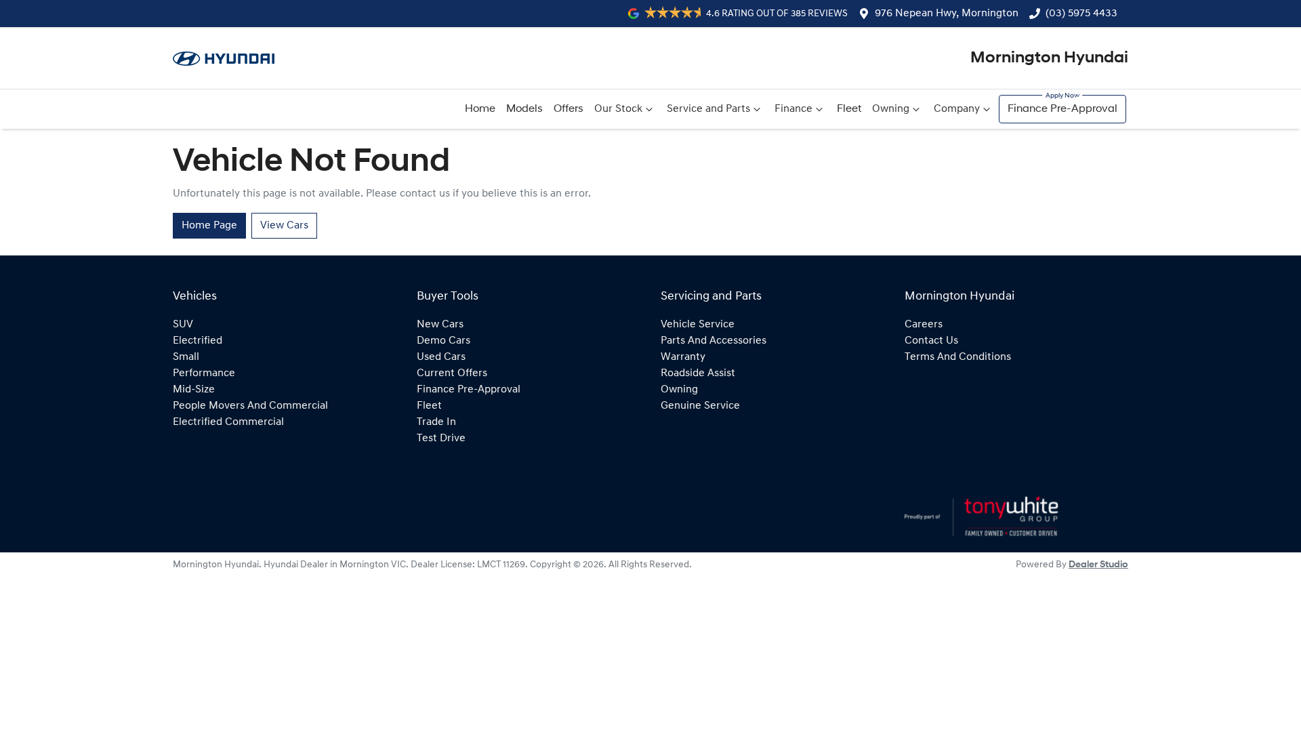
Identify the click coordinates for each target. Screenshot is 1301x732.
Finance (793, 109)
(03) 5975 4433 (1081, 13)
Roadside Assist (698, 373)
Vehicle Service (698, 324)
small (186, 357)
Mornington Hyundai (1049, 58)
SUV (183, 324)
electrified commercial (228, 422)
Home (480, 109)
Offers (568, 109)
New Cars (440, 324)
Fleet (849, 109)
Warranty (683, 357)
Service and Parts (708, 109)
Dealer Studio (1098, 565)
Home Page (209, 225)
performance (204, 373)
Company (957, 109)
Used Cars (441, 357)
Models (524, 109)
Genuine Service (700, 406)
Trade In (436, 422)
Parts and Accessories (713, 341)
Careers (924, 324)
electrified (197, 341)
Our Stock (618, 109)
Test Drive (441, 438)
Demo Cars (443, 341)
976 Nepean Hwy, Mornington (946, 13)
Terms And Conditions (958, 357)
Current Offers (452, 373)
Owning (890, 109)
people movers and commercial (250, 406)
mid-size (194, 389)
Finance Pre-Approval (1062, 109)
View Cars (284, 225)
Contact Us (931, 341)
